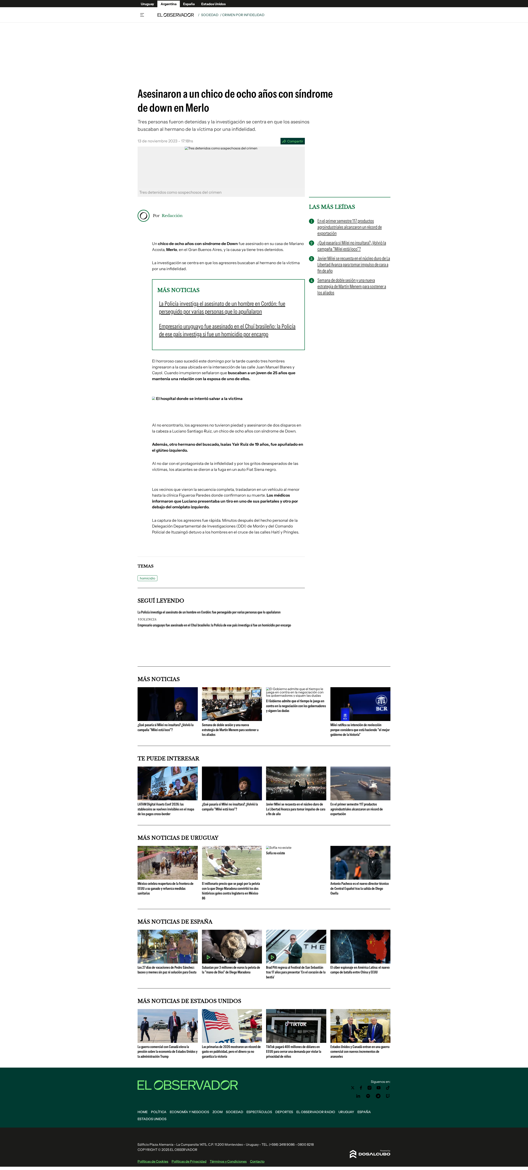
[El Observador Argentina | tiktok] (387, 1087)
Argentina (169, 4)
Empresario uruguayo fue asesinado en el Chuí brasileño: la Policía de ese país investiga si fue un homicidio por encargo (214, 625)
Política (158, 1112)
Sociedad (209, 14)
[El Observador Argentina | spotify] (368, 1096)
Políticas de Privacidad (189, 1161)
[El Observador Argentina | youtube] (379, 1087)
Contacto (257, 1161)
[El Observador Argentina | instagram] (370, 1087)
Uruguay (147, 4)
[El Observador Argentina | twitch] (387, 1096)
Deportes (284, 1112)
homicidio (147, 578)
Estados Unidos (213, 4)
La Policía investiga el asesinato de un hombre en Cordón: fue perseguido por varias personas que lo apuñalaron (209, 612)
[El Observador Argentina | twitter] (352, 1087)
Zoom (217, 1112)
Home (143, 1112)
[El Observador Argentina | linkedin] (358, 1096)
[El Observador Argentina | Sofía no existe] (278, 847)
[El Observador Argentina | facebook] (361, 1087)
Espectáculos (259, 1112)
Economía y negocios (189, 1112)
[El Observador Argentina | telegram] (378, 1096)
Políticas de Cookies (153, 1161)
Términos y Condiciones (228, 1161)
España (189, 4)
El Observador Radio (315, 1112)
